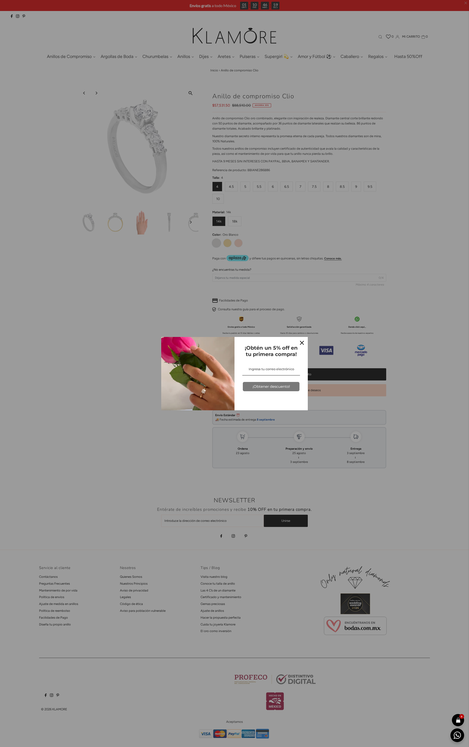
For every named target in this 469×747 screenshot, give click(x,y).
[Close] (302, 343)
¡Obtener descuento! (271, 386)
